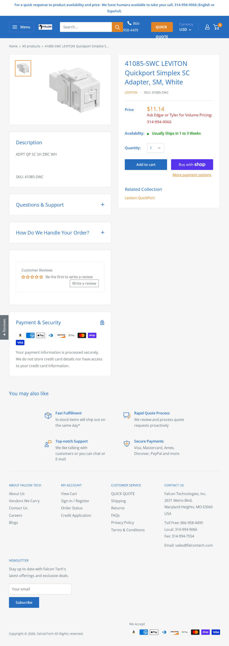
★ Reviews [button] (4, 327)
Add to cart (145, 164)
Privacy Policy (122, 522)
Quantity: (133, 147)
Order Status (72, 508)
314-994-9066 (159, 121)
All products (31, 46)
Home (13, 46)
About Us (17, 493)
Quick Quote (162, 28)
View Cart (69, 493)
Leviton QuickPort (140, 197)
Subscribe (24, 602)
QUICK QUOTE (123, 493)
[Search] (117, 27)
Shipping (118, 500)
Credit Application (76, 515)
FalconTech (45, 633)
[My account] (207, 27)
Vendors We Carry (24, 500)
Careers (15, 515)
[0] (216, 27)
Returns (118, 508)
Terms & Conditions (128, 529)
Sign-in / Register (75, 500)
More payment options (192, 174)
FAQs (115, 515)
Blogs (13, 522)
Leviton (131, 92)
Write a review (84, 283)
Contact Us (18, 508)
